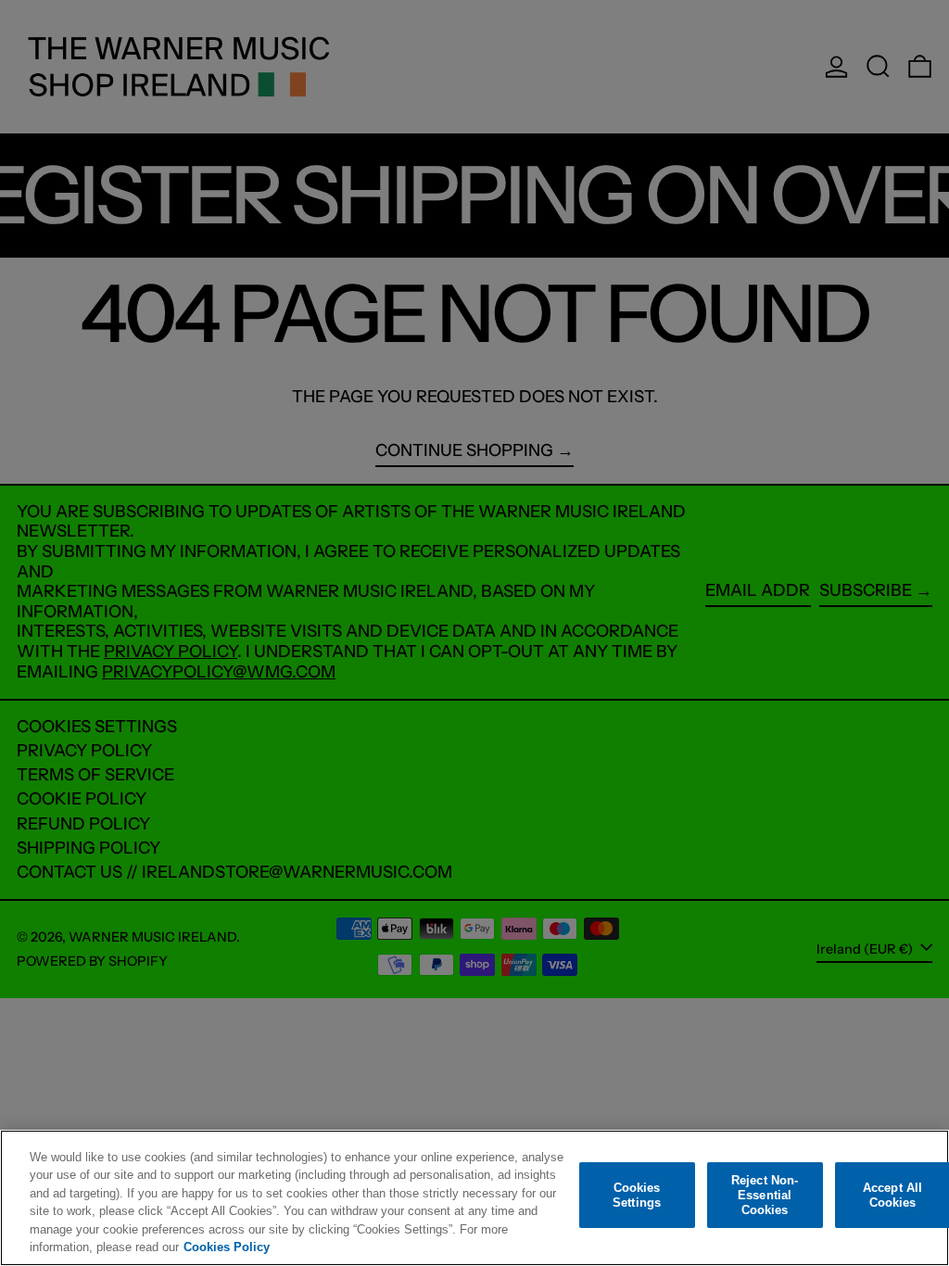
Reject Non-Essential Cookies (764, 1195)
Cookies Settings (637, 1195)
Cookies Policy (226, 1247)
